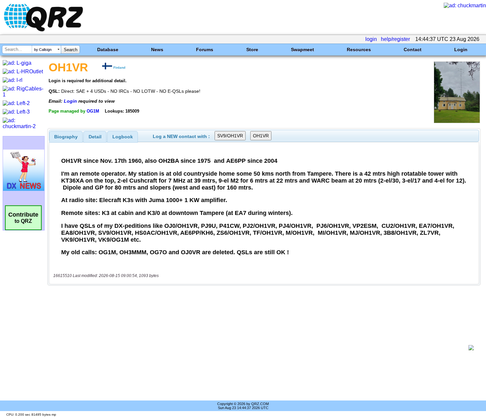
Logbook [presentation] (122, 136)
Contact (413, 49)
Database (107, 49)
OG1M (93, 111)
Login (460, 49)
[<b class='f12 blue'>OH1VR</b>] (457, 121)
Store (252, 49)
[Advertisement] (259, 347)
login (371, 39)
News (157, 49)
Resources (359, 49)
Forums (204, 49)
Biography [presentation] (66, 136)
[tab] (66, 136)
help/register (395, 39)
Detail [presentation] (95, 136)
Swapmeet (302, 49)
